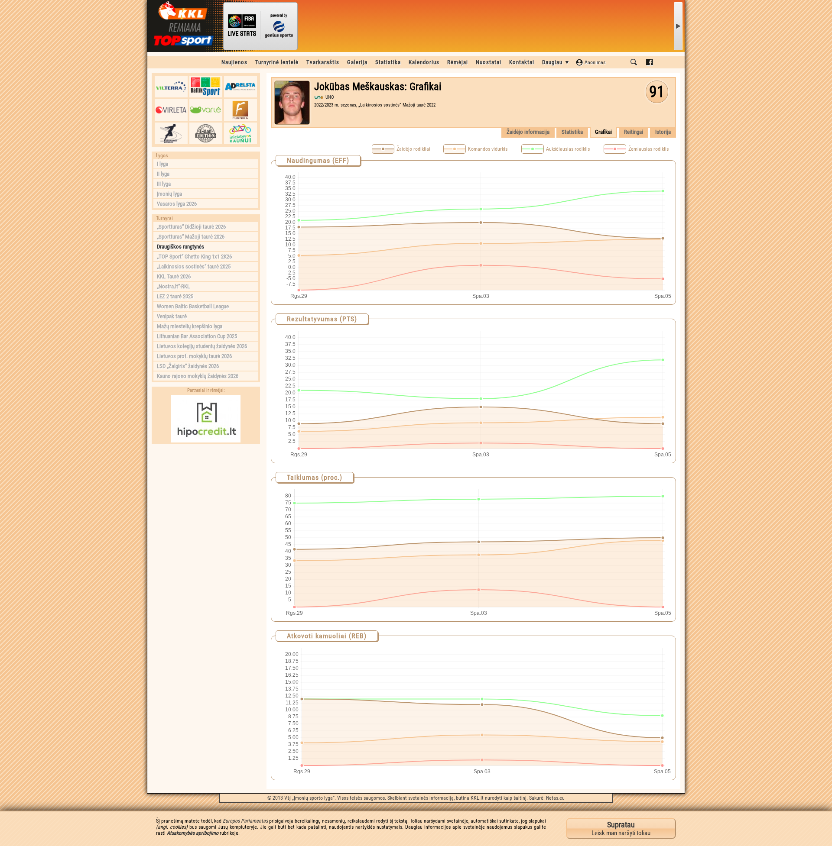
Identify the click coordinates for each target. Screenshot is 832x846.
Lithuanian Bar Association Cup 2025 (197, 336)
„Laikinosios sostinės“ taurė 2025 (194, 266)
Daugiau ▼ (556, 62)
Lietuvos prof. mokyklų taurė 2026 (194, 356)
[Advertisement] (206, 503)
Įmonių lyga (169, 194)
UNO (329, 97)
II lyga (163, 174)
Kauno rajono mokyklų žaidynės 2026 (197, 376)
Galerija (357, 62)
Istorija (663, 132)
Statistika (388, 62)
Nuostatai (488, 62)
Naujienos (234, 62)
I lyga (162, 164)
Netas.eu (555, 798)
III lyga (164, 184)
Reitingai (633, 132)
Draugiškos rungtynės (180, 246)
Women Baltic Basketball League (193, 306)
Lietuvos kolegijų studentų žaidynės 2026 (202, 346)
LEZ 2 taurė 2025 (175, 296)
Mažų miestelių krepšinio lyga (189, 326)
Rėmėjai (457, 62)
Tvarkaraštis (322, 62)
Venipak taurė (172, 316)
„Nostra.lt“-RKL (173, 286)
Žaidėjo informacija (528, 132)
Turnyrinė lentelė (277, 62)
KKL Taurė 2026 (174, 276)
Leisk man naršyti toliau (621, 828)
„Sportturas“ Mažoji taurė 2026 (190, 236)
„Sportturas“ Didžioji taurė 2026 (191, 226)
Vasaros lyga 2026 (177, 203)
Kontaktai (521, 62)
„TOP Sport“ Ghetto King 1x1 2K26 (194, 256)
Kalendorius (424, 62)
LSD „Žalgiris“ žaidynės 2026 (188, 366)
